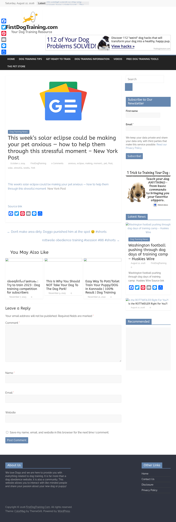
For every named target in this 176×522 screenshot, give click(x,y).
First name (132, 111)
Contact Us (148, 479)
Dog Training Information (92, 59)
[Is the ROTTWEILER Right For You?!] (147, 300)
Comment (12, 322)
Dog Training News (19, 132)
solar (10, 168)
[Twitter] (4, 27)
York (33, 168)
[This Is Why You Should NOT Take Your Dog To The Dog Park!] (63, 260)
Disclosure (147, 484)
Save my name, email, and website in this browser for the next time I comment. (59, 432)
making (88, 163)
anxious (72, 163)
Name (10, 373)
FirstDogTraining (39, 163)
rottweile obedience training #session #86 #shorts (81, 240)
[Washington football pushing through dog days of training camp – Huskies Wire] (148, 224)
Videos (118, 59)
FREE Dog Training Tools (142, 59)
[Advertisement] (148, 348)
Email (9, 392)
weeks (26, 168)
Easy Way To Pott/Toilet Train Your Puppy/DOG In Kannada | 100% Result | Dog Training (102, 286)
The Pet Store (16, 66)
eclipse (80, 163)
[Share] (4, 52)
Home (11, 59)
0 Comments (57, 163)
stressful (18, 168)
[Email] (4, 39)
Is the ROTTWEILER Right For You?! (147, 303)
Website (10, 412)
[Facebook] (4, 21)
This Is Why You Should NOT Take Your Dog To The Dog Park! (63, 285)
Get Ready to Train (58, 59)
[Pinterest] (4, 33)
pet (105, 163)
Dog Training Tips (30, 59)
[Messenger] (4, 46)
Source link (15, 206)
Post (110, 163)
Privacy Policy (149, 490)
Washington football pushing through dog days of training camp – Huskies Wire (148, 252)
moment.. (98, 163)
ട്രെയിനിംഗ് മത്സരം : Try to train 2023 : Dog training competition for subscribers (23, 286)
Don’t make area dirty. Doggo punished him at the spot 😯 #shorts (57, 231)
